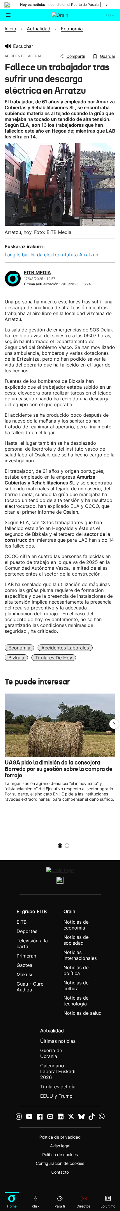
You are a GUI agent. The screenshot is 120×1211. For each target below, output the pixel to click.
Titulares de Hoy (53, 658)
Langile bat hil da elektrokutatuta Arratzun (51, 255)
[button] (114, 724)
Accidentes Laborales (65, 648)
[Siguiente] (107, 4)
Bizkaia (16, 658)
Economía (19, 648)
